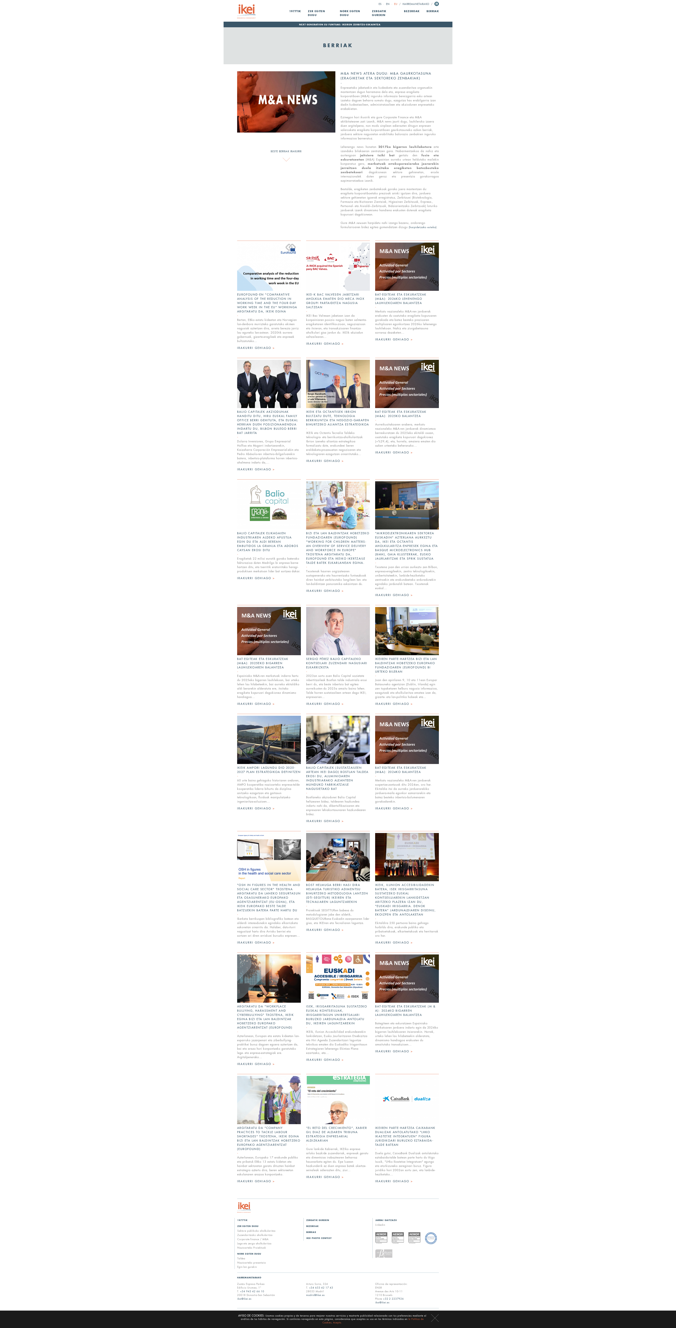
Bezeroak (412, 11)
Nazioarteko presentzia (251, 1262)
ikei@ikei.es (244, 1299)
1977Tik (295, 11)
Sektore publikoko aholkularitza (256, 1231)
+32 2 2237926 (393, 1299)
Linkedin (436, 4)
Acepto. (337, 1322)
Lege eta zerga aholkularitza (254, 1243)
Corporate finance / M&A (253, 1239)
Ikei (244, 1207)
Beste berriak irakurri (286, 151)
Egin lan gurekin (247, 1267)
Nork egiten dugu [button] (350, 13)
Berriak (433, 11)
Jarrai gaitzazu (386, 1220)
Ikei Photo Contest (319, 1238)
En (388, 4)
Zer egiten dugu (248, 1226)
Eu (396, 4)
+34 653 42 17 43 (321, 1287)
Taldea (241, 1258)
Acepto (435, 1318)
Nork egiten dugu (249, 1254)
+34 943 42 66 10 (252, 1291)
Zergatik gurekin (379, 13)
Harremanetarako (416, 4)
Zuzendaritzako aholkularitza (255, 1235)
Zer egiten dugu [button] (316, 13)
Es (380, 4)
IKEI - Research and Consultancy (246, 11)
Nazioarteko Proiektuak (251, 1247)
